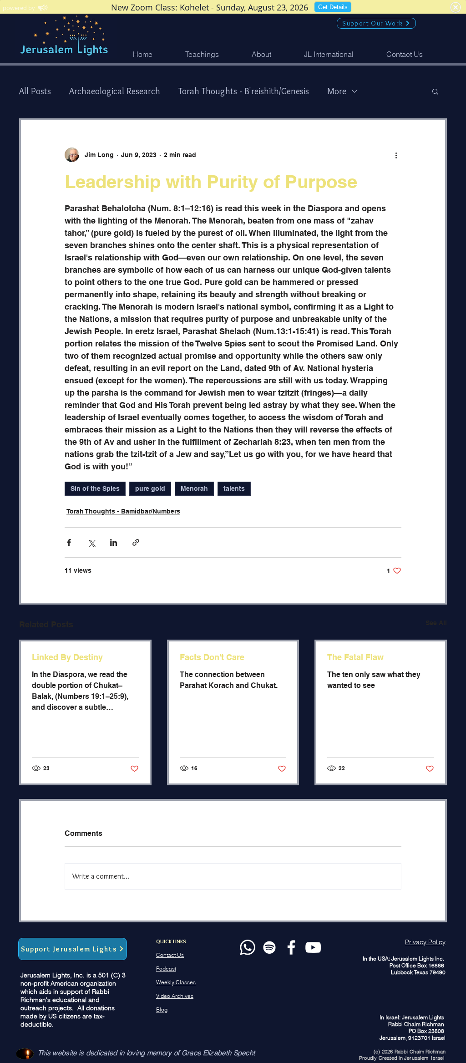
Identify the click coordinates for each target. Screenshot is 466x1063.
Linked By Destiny (67, 657)
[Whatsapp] (247, 947)
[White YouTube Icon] (313, 947)
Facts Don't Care (212, 657)
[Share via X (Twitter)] (91, 542)
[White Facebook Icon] (291, 947)
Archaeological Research (114, 91)
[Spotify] (269, 947)
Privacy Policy (425, 942)
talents (234, 488)
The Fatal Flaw (355, 657)
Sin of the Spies (95, 488)
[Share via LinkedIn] (113, 542)
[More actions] (395, 154)
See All (436, 622)
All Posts (35, 91)
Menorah (194, 488)
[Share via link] (136, 542)
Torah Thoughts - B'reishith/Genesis (243, 91)
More (336, 91)
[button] (261, 54)
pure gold (150, 488)
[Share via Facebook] (69, 542)
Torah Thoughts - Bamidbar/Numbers (123, 511)
